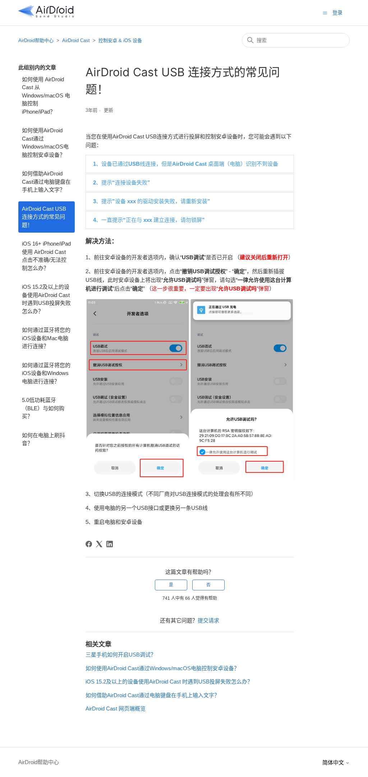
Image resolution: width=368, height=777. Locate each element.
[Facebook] (89, 544)
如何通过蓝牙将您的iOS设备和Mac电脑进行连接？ (46, 338)
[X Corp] (99, 544)
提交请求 (208, 620)
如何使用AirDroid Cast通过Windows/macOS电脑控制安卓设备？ (45, 142)
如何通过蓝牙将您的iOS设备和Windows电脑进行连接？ (46, 373)
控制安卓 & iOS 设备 (120, 40)
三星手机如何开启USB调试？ (121, 655)
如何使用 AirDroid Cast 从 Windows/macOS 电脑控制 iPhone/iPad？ (46, 95)
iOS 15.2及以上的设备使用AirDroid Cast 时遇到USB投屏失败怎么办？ (46, 299)
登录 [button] (337, 12)
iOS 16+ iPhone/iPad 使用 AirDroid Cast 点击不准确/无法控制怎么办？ (46, 256)
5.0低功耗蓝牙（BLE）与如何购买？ (43, 408)
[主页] (46, 16)
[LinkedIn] (109, 544)
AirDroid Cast (76, 40)
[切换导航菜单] (325, 12)
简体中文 (333, 762)
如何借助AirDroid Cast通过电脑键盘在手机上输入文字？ (46, 181)
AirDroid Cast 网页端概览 (116, 708)
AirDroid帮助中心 (36, 40)
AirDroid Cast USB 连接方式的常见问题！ (44, 217)
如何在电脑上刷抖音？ (43, 439)
